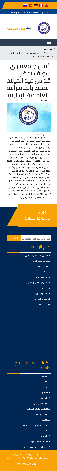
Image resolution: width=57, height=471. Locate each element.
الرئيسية (47, 13)
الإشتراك (44, 212)
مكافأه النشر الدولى (43, 266)
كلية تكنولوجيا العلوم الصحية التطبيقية (36, 425)
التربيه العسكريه (44, 304)
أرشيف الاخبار (49, 50)
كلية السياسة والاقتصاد (42, 414)
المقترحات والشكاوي (42, 293)
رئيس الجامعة (37, 13)
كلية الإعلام (46, 420)
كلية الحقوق (45, 392)
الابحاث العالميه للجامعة (41, 277)
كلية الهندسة (45, 398)
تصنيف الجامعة (15, 13)
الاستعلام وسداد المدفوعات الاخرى (37, 255)
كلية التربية (46, 387)
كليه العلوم (46, 430)
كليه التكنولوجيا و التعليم (41, 403)
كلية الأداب (46, 382)
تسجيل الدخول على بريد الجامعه (39, 272)
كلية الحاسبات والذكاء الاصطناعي (38, 409)
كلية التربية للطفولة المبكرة (40, 441)
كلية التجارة (46, 376)
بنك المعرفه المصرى (42, 299)
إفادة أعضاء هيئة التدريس (41, 261)
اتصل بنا (27, 13)
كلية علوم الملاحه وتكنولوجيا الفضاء (37, 447)
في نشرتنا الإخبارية (38, 218)
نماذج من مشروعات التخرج (40, 288)
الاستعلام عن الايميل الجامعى (39, 282)
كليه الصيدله (45, 436)
